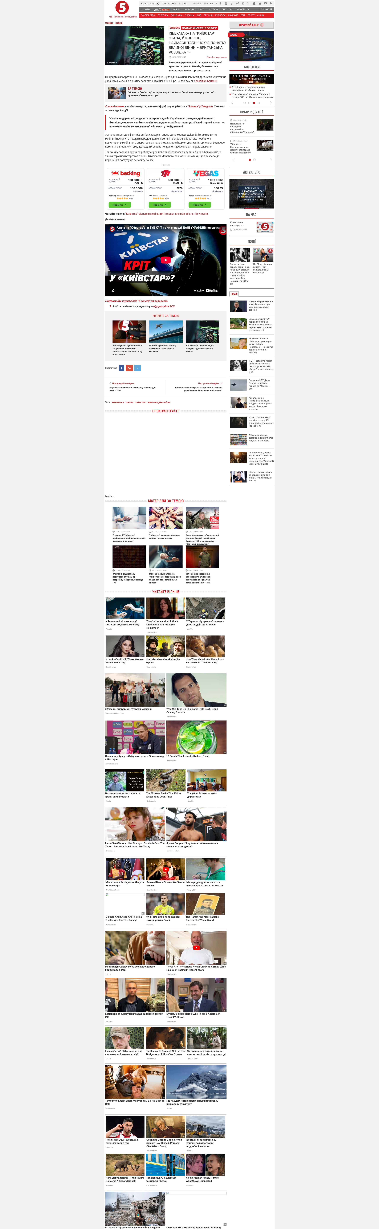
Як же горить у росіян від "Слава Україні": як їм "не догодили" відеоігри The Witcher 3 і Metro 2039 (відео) (261, 458)
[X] (248, 3)
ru (216, 3)
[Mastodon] (254, 3)
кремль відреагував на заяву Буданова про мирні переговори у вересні (261, 305)
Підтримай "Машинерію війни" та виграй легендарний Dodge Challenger (241, 127)
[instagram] (226, 3)
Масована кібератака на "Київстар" (199, 28)
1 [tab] (245, 103)
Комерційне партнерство (236, 224)
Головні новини (114, 106)
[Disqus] (166, 457)
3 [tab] (254, 103)
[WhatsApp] (243, 3)
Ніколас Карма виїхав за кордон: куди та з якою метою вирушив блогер (260, 476)
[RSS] (271, 3)
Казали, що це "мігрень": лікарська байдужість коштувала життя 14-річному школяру (260, 404)
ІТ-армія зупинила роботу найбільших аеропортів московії (162, 348)
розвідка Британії (206, 80)
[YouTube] (265, 3)
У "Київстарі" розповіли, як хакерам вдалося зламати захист (200, 348)
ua (211, 3)
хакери (129, 402)
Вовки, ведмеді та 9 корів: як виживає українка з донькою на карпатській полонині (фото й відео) (261, 325)
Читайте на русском (217, 56)
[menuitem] (145, 9)
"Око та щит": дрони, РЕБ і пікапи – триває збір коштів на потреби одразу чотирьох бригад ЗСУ (242, 150)
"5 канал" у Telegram (200, 106)
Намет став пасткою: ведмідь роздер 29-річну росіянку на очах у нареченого (261, 421)
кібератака (118, 402)
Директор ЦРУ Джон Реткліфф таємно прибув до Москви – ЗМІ (259, 384)
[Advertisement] (166, 187)
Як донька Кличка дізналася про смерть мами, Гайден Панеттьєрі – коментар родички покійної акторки (261, 345)
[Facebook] (220, 3)
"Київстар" (140, 402)
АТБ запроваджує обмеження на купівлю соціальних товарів (261, 438)
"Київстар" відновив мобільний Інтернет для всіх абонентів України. (167, 213)
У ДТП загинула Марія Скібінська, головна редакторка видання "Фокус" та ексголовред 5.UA (261, 366)
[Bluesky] (260, 3)
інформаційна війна (158, 402)
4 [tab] (259, 103)
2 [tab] (249, 103)
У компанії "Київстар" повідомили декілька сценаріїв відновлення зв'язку (129, 538)
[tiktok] (232, 3)
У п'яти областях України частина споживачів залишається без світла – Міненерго (252, 97)
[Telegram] (237, 3)
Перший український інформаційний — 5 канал (122, 10)
